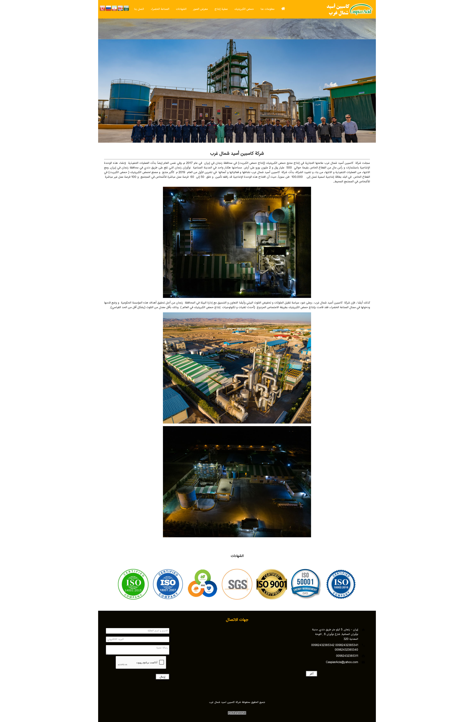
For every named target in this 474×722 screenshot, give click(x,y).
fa (114, 8)
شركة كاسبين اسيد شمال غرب (348, 9)
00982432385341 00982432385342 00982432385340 (334, 647)
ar (126, 8)
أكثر (311, 674)
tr (103, 8)
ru (108, 8)
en (120, 8)
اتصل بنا (139, 9)
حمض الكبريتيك (244, 9)
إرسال (162, 677)
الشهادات (181, 9)
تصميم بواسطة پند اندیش (237, 713)
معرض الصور (200, 9)
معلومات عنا (267, 9)
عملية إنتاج (221, 9)
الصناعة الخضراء (160, 9)
